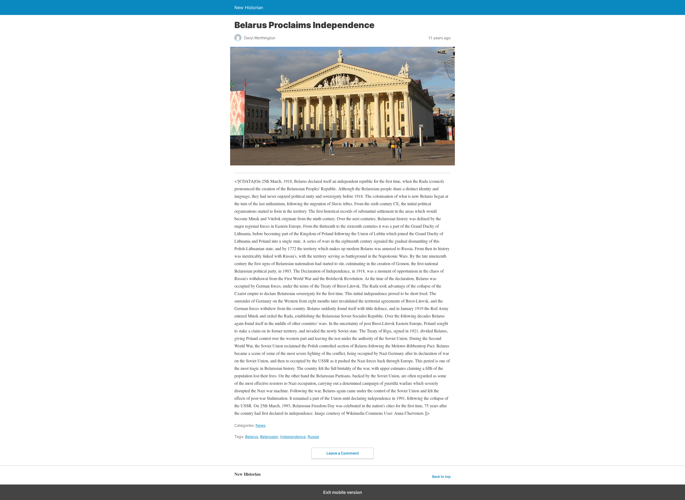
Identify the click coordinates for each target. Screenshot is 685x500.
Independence (293, 436)
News (260, 425)
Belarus (251, 436)
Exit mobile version (342, 492)
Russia (313, 436)
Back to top (441, 477)
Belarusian (269, 436)
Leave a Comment (342, 453)
